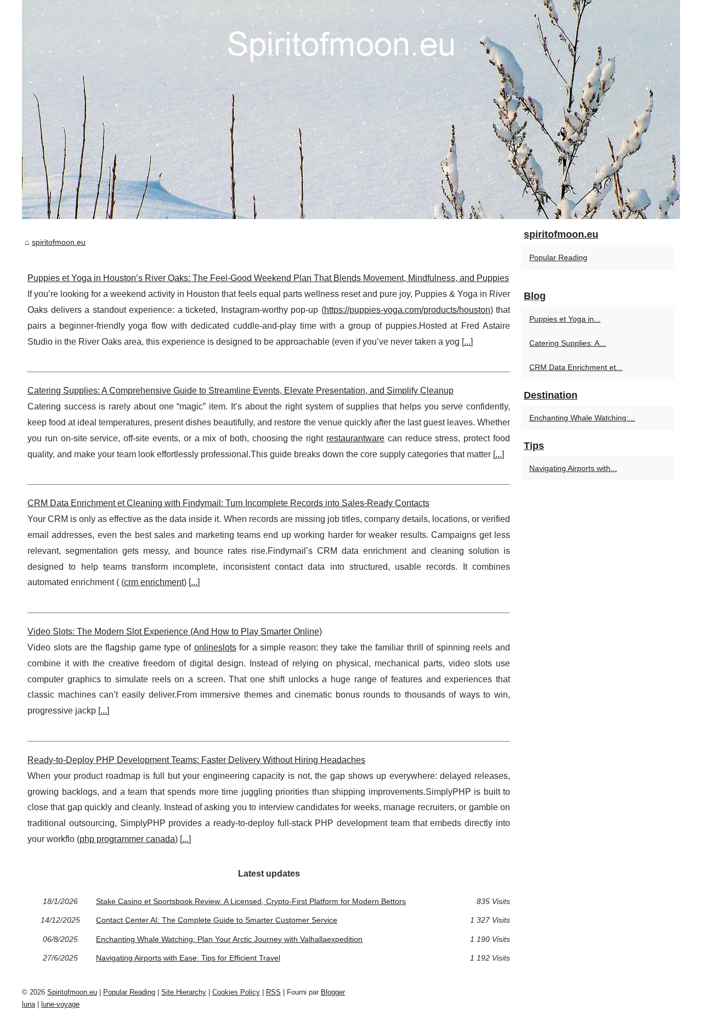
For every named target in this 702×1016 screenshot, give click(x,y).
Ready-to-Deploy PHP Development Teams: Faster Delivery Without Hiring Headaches (196, 760)
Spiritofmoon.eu (72, 992)
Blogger (333, 992)
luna (28, 1004)
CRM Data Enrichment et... (575, 367)
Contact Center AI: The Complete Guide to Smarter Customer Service (216, 920)
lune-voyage (60, 1004)
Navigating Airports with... (573, 468)
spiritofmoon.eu (59, 242)
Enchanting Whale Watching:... (582, 417)
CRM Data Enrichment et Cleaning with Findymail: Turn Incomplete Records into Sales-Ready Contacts (228, 503)
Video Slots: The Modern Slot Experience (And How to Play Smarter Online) (174, 631)
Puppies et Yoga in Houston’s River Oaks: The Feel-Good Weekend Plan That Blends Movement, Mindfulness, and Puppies (268, 278)
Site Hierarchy (183, 992)
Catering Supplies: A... (567, 343)
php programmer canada (127, 839)
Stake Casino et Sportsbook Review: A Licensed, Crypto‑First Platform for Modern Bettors (251, 901)
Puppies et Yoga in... (565, 319)
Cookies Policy (236, 992)
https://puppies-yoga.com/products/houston (407, 310)
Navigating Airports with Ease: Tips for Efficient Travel (188, 958)
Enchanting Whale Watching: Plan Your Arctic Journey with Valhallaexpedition (229, 939)
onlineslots (215, 647)
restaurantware (355, 438)
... (467, 341)
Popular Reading (558, 257)
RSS (273, 992)
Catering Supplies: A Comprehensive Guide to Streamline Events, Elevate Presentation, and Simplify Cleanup (240, 390)
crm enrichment (154, 582)
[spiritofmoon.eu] (351, 109)
